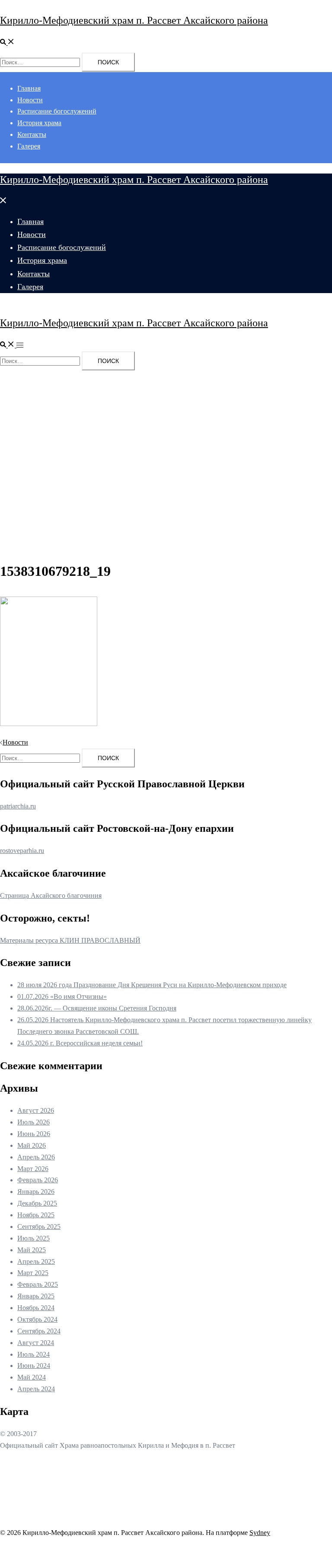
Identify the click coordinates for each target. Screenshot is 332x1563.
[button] (7, 42)
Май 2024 (31, 1377)
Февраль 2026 (37, 1180)
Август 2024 (35, 1342)
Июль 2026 (33, 1122)
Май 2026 (31, 1145)
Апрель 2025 (36, 1261)
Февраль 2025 (37, 1284)
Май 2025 (31, 1250)
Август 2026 (35, 1110)
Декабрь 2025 (37, 1203)
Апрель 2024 (36, 1388)
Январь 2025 (35, 1296)
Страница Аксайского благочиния (51, 895)
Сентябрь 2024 (39, 1331)
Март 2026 (32, 1168)
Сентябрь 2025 (39, 1226)
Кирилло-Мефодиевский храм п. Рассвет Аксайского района (134, 20)
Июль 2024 (33, 1354)
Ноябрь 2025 (35, 1215)
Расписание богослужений (56, 111)
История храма (39, 122)
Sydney (259, 1532)
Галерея (28, 146)
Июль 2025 (33, 1238)
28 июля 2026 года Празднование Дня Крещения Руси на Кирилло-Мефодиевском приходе (152, 984)
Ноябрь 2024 (35, 1307)
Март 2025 (32, 1272)
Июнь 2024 (33, 1365)
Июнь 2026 (33, 1133)
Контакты (31, 134)
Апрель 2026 (36, 1157)
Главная (29, 88)
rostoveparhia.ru (22, 850)
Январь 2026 (35, 1191)
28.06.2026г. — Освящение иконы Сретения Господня (96, 1008)
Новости (30, 100)
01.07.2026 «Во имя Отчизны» (62, 996)
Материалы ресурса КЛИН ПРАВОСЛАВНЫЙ (70, 940)
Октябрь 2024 (37, 1319)
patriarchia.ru (18, 806)
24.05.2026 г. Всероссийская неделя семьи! (80, 1043)
